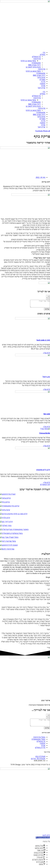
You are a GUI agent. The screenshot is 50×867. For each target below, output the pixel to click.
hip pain (46, 414)
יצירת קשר (41, 88)
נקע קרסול (46, 377)
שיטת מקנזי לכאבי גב (33, 67)
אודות (43, 86)
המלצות (42, 84)
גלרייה (43, 81)
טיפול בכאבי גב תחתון (28, 61)
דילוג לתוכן (46, 835)
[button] (43, 838)
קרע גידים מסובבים (43, 470)
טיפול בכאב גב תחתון (33, 71)
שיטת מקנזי (41, 77)
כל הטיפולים (36, 57)
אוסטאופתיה (36, 63)
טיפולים (42, 54)
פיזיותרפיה (37, 59)
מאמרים (42, 79)
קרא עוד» (46, 353)
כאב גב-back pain (43, 340)
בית (44, 52)
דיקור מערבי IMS (34, 65)
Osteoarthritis (44, 433)
